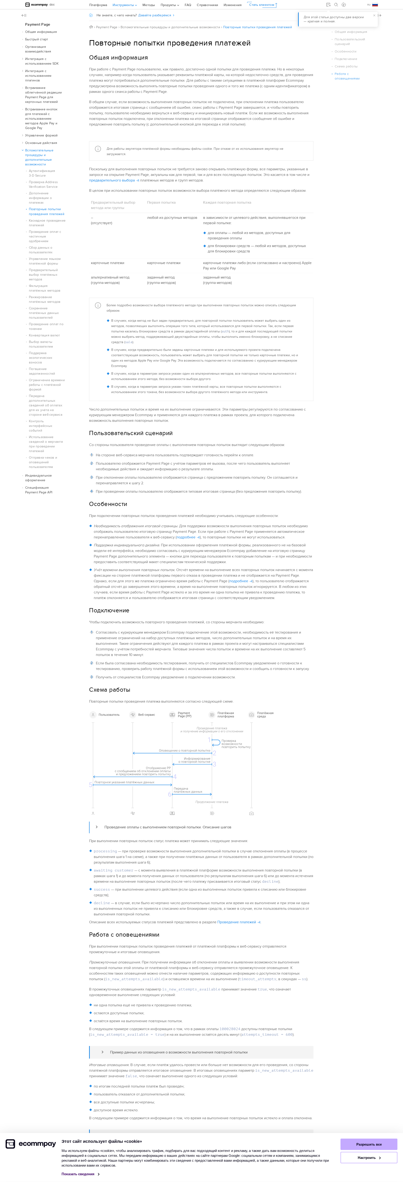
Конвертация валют (44, 335)
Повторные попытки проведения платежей (46, 211)
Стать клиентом (261, 4)
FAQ (188, 5)
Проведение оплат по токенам (46, 326)
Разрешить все (369, 1144)
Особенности (345, 51)
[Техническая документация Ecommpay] (52, 4)
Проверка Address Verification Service (43, 184)
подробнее (186, 537)
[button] (22, 32)
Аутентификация (42, 173)
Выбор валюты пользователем (41, 344)
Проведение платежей (236, 922)
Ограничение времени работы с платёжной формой (47, 384)
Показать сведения (78, 1174)
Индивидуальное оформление (38, 478)
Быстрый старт (36, 39)
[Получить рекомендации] (344, 5)
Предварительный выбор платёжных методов (43, 274)
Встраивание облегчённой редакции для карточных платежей (43, 95)
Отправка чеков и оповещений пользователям (43, 462)
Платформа (98, 5)
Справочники (207, 5)
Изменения (233, 5)
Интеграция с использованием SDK (42, 61)
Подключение (346, 59)
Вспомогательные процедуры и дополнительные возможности (39, 157)
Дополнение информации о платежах (40, 198)
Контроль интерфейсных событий (40, 425)
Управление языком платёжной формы (45, 261)
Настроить (367, 1158)
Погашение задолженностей (42, 371)
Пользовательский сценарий (350, 41)
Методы (148, 5)
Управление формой (41, 135)
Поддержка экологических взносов (40, 357)
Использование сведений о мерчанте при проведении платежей (46, 444)
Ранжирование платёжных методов (44, 299)
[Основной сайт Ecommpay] (36, 4)
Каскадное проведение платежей (47, 223)
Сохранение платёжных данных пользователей (44, 313)
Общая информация (41, 32)
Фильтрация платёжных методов (44, 288)
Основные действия (41, 143)
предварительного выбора (112, 180)
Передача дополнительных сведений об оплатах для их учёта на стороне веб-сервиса (45, 405)
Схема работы (346, 66)
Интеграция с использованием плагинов (38, 75)
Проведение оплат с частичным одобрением (45, 236)
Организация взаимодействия (38, 49)
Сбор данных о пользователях (40, 250)
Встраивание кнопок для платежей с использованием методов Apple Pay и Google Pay (41, 118)
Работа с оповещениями (347, 76)
